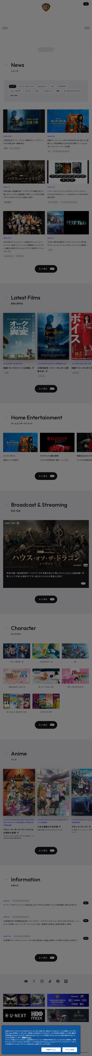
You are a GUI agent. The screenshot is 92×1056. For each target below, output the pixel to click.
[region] (41, 1039)
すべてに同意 (69, 1050)
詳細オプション (51, 1050)
